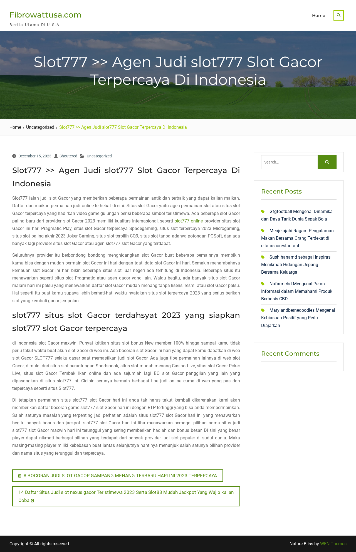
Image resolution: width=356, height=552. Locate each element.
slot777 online (189, 221)
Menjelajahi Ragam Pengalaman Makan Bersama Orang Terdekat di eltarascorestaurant (297, 238)
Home (318, 15)
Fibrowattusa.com (45, 14)
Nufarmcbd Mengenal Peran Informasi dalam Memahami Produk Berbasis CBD (296, 291)
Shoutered (68, 156)
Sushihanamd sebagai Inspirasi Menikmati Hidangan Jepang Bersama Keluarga (296, 264)
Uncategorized (99, 156)
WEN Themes (333, 543)
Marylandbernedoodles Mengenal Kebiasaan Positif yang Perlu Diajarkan (298, 318)
